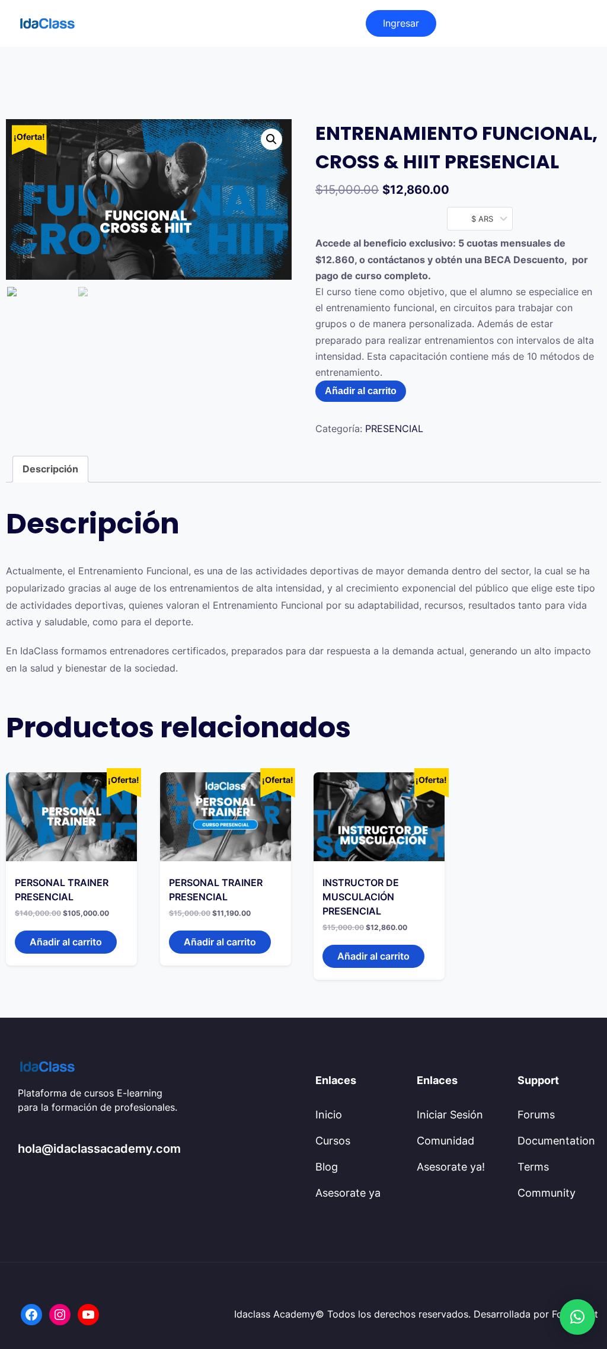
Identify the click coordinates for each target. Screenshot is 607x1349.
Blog (326, 1167)
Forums (536, 1114)
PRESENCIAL (394, 428)
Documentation (556, 1140)
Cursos (332, 1140)
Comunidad (445, 1140)
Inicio (328, 1114)
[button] (577, 1317)
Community (546, 1193)
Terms (533, 1167)
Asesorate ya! (451, 1167)
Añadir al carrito (361, 391)
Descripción (50, 469)
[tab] (50, 469)
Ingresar (401, 23)
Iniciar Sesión (450, 1114)
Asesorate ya (348, 1193)
